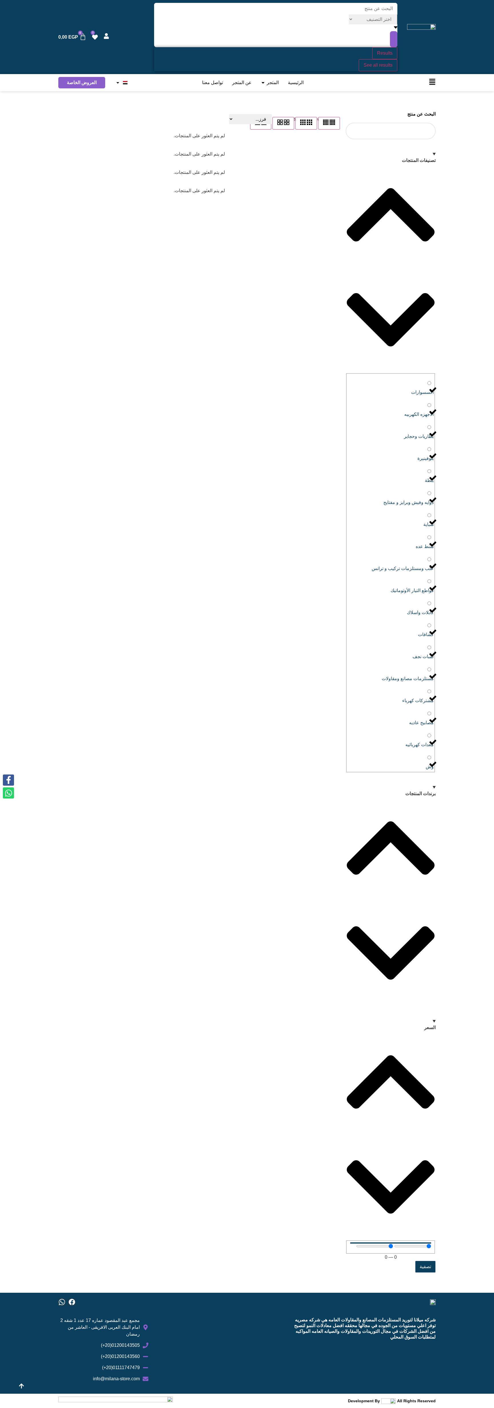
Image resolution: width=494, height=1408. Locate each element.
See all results (378, 65)
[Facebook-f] (8, 780)
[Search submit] (393, 39)
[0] (95, 37)
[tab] (329, 123)
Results (385, 53)
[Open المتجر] (263, 82)
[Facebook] (71, 1302)
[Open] (117, 82)
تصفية (425, 1266)
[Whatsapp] (61, 1302)
